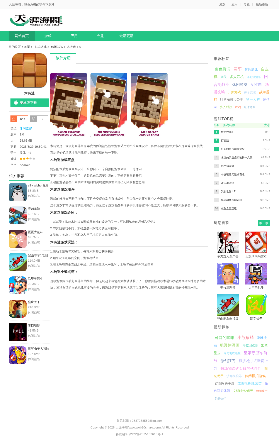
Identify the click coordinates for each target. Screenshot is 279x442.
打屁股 (225, 140)
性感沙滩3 (227, 132)
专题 (247, 4)
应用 (234, 4)
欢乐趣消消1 (228, 183)
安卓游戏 (40, 47)
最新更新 (262, 4)
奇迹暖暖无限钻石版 (233, 174)
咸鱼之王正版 (229, 208)
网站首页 (22, 36)
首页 (27, 47)
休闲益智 (57, 47)
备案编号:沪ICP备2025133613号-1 (139, 434)
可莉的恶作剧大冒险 (233, 149)
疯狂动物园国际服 (231, 200)
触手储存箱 (227, 166)
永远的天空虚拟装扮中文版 (236, 157)
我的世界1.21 (229, 191)
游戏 (222, 4)
